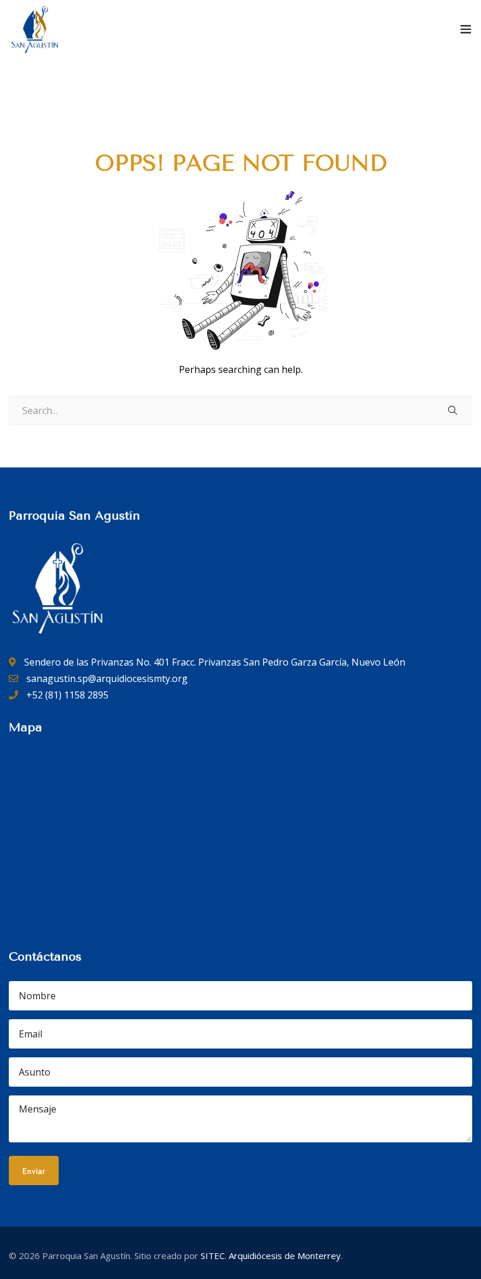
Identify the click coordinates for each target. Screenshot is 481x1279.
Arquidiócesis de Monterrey (285, 1255)
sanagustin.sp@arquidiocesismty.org (106, 678)
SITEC (213, 1255)
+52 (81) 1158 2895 (66, 694)
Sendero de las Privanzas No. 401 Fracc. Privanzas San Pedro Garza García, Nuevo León (213, 662)
